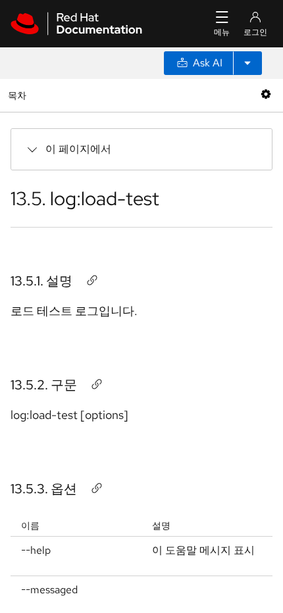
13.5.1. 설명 (41, 280)
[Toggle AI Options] (247, 63)
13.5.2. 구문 (44, 384)
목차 (18, 95)
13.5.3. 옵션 (44, 488)
